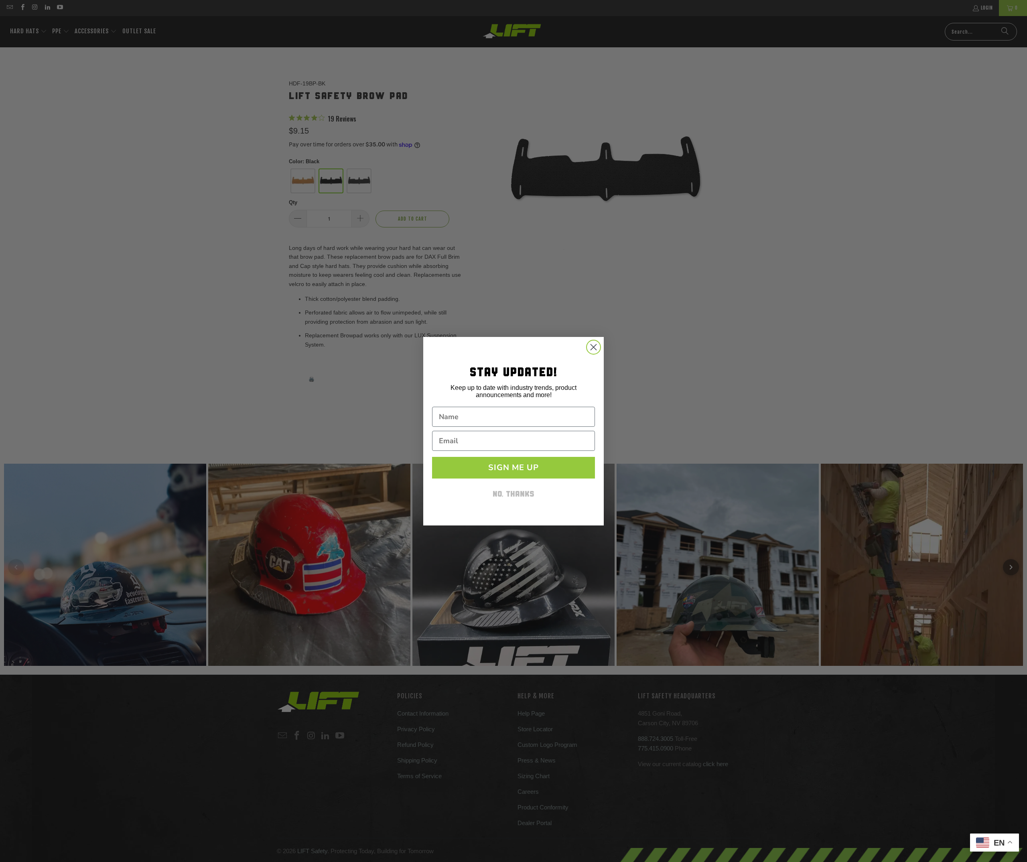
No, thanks (513, 495)
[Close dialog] (594, 347)
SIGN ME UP (513, 467)
